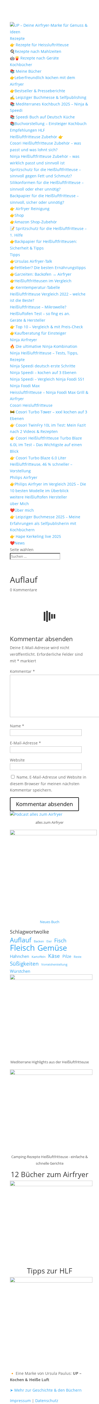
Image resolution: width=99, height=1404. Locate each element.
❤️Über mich (22, 510)
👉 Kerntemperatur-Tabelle (35, 287)
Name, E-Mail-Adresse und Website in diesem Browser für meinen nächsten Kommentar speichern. (48, 783)
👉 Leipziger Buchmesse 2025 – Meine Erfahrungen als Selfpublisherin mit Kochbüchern (45, 523)
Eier (49, 941)
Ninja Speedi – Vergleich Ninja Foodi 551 (47, 379)
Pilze (66, 956)
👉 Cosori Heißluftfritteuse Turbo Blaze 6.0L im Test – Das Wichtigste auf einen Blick (46, 444)
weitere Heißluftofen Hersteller (38, 497)
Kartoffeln (39, 957)
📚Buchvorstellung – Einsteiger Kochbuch (48, 123)
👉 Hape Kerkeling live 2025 (35, 536)
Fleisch (22, 948)
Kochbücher (21, 64)
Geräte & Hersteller (27, 320)
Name (17, 725)
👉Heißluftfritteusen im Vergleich (41, 280)
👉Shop (17, 215)
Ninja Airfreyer (23, 339)
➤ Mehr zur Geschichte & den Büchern (46, 1390)
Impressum (20, 1400)
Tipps (15, 254)
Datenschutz (46, 1400)
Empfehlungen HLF (27, 130)
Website (17, 760)
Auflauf (20, 940)
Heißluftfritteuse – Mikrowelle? (38, 307)
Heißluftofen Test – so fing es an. (40, 313)
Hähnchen (19, 956)
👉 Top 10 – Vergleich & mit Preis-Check (46, 326)
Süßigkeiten (24, 963)
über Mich (19, 503)
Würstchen (20, 971)
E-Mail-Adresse (25, 743)
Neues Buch (49, 921)
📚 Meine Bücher (26, 71)
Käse (54, 956)
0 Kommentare (23, 589)
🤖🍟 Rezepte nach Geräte (34, 58)
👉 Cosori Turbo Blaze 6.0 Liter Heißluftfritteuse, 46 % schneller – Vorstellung (41, 464)
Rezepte (17, 38)
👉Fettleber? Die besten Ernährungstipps (48, 267)
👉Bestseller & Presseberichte (37, 90)
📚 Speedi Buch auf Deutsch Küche (42, 117)
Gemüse (52, 948)
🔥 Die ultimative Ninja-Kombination (43, 346)
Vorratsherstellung (54, 964)
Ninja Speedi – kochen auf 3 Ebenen (43, 372)
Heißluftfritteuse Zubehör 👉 (36, 136)
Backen (39, 941)
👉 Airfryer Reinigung (30, 208)
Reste (77, 957)
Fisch (60, 940)
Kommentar (22, 671)
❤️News (17, 543)
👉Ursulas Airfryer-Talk (31, 261)
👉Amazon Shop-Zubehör (33, 221)
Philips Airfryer (23, 477)
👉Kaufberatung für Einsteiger (38, 333)
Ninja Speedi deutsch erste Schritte (42, 365)
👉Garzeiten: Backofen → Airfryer (41, 274)
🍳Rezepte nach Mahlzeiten (35, 51)
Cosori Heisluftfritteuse (31, 405)
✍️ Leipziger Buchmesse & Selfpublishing (48, 97)
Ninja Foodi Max (25, 385)
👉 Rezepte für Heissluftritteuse (39, 44)
